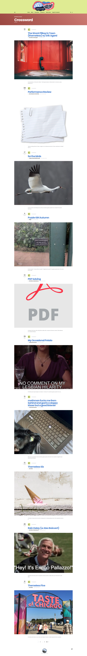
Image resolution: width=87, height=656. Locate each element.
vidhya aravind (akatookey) (34, 158)
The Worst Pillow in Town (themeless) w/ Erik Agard (42, 34)
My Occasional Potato (40, 340)
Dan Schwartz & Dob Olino (34, 93)
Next (47, 641)
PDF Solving (34, 279)
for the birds (34, 156)
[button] (72, 12)
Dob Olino (31, 468)
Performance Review (39, 92)
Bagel (30, 219)
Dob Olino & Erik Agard (33, 37)
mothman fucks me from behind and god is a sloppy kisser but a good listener (43, 403)
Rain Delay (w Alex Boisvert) (43, 528)
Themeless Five (36, 585)
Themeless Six (36, 466)
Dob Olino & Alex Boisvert (34, 280)
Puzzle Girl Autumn (38, 217)
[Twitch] (71, 649)
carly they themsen (33, 342)
